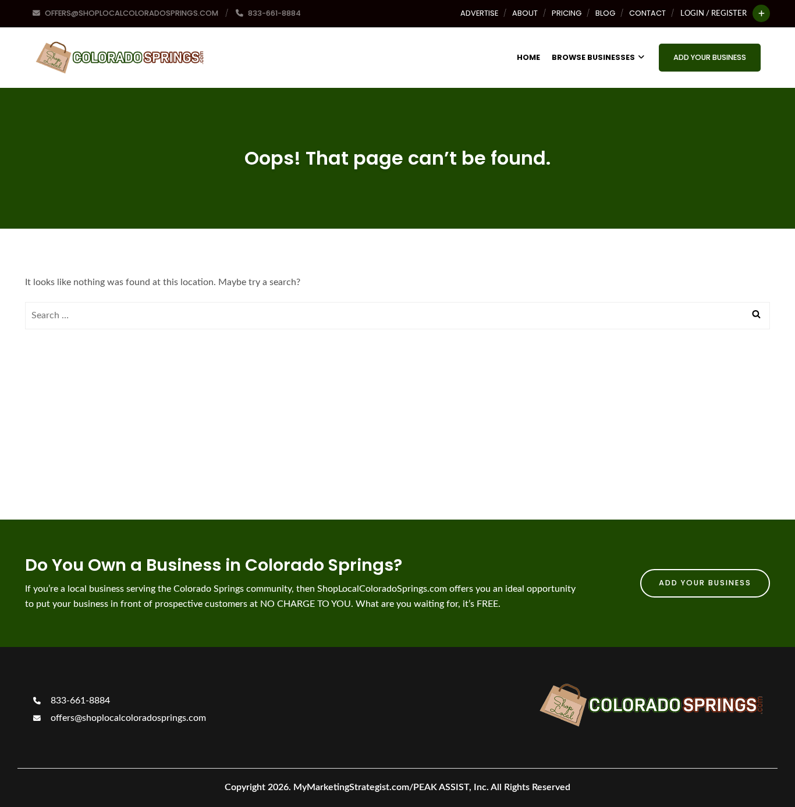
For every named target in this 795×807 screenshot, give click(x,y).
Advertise (479, 13)
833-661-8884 (79, 700)
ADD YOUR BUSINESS (709, 57)
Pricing (566, 13)
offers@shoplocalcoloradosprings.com (127, 718)
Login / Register (713, 13)
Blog (605, 13)
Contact (647, 13)
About (525, 13)
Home (528, 57)
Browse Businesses (593, 57)
